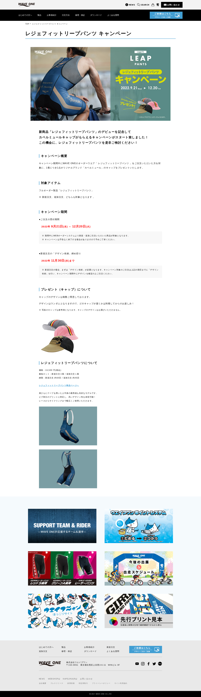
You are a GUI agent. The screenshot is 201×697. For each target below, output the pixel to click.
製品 (39, 15)
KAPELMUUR (69, 679)
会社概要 (42, 683)
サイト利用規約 (120, 683)
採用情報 (71, 683)
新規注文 (111, 647)
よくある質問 (113, 15)
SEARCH (145, 5)
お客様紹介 (51, 15)
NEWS (132, 5)
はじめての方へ (25, 15)
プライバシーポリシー (101, 683)
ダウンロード (96, 15)
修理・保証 (80, 15)
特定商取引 (83, 683)
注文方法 (66, 15)
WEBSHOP (53, 679)
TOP (27, 24)
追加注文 (43, 651)
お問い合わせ (173, 5)
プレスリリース (56, 683)
